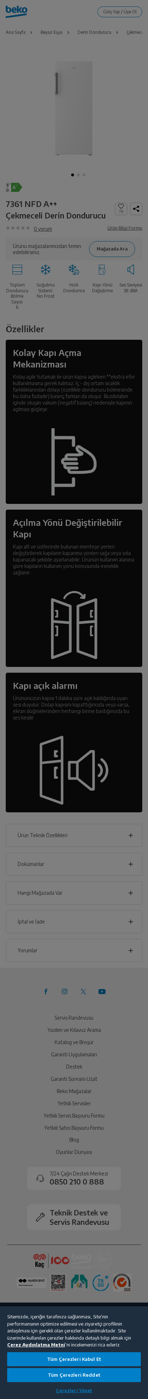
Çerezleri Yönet (74, 1390)
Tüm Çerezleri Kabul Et (74, 1359)
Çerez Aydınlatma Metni (36, 1345)
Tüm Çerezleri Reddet (74, 1375)
